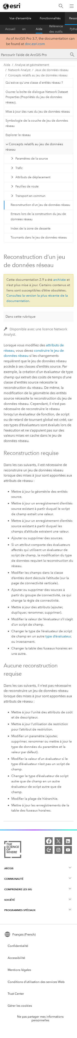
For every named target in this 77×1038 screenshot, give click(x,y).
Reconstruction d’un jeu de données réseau (40, 205)
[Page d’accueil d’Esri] (12, 6)
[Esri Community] (49, 850)
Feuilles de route (26, 186)
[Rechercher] (61, 6)
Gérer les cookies (20, 1006)
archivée (59, 280)
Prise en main (25, 29)
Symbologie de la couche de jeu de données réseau (37, 123)
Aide (39, 29)
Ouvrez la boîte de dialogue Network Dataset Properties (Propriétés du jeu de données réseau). (37, 97)
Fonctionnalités (50, 18)
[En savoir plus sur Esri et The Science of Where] (12, 850)
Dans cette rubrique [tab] (21, 316)
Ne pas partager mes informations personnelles (40, 1018)
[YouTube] (68, 850)
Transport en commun (30, 196)
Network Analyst (19, 70)
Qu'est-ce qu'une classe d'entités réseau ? (34, 82)
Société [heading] (9, 899)
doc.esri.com (35, 44)
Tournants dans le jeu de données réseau (39, 237)
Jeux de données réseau (51, 70)
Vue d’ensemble (20, 18)
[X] (58, 841)
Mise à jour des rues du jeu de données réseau (38, 111)
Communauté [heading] (13, 878)
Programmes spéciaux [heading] (20, 910)
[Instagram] (58, 850)
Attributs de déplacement (32, 177)
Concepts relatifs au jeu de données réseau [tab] (34, 146)
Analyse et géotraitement (32, 65)
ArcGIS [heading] (8, 868)
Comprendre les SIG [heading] (18, 889)
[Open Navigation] (71, 6)
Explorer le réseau (18, 135)
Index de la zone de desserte (30, 228)
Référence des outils (56, 29)
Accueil (10, 29)
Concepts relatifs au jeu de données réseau (37, 75)
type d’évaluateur (58, 636)
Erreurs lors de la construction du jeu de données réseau (38, 216)
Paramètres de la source (31, 158)
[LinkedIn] (68, 841)
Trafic (19, 168)
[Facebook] (49, 841)
